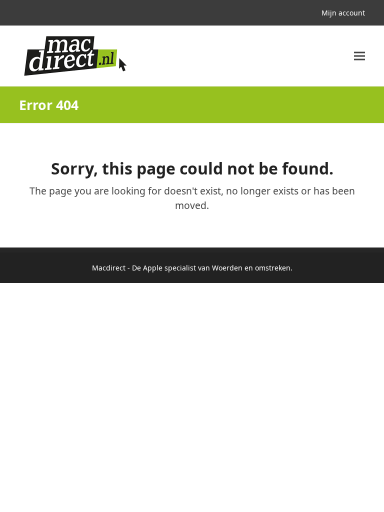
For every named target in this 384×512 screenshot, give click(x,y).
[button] (359, 56)
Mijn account (343, 13)
